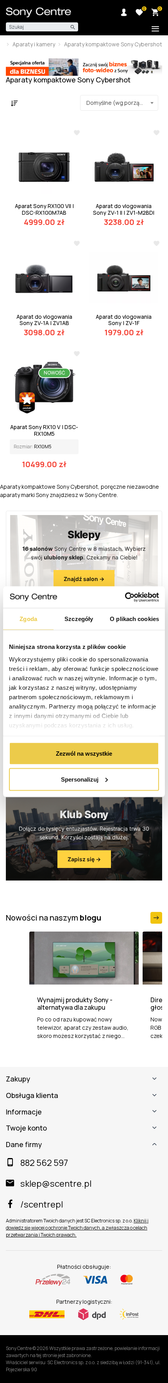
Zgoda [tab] (28, 619)
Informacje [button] (24, 1112)
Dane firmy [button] (24, 1144)
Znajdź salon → (84, 578)
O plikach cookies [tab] (134, 619)
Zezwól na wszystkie (84, 753)
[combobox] (119, 103)
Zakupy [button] (18, 1079)
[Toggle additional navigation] (155, 29)
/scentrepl (41, 1204)
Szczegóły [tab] (78, 619)
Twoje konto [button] (26, 1128)
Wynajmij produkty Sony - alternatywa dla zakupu (75, 1003)
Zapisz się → (84, 859)
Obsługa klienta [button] (32, 1095)
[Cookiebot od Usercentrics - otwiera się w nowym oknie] (125, 597)
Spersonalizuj (79, 779)
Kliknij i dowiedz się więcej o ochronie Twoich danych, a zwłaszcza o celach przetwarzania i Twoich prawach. (77, 1227)
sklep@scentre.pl (55, 1183)
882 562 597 (44, 1163)
